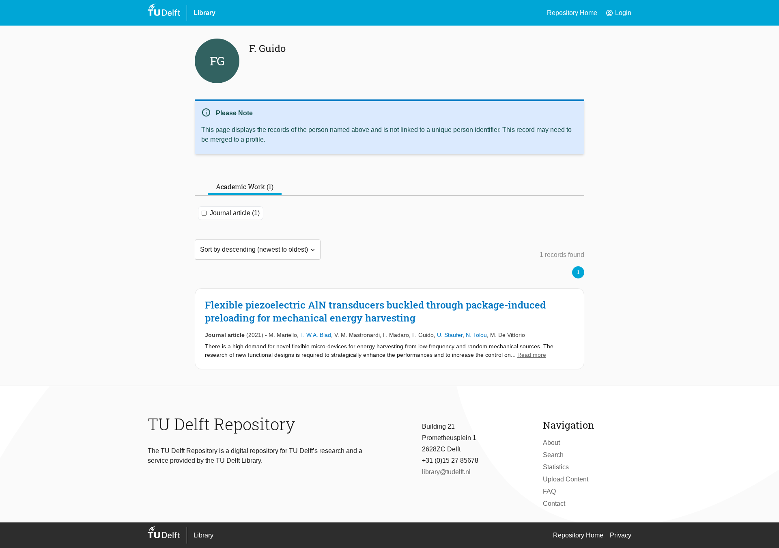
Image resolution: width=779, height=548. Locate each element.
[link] (389, 328)
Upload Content (565, 479)
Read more (531, 355)
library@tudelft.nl (446, 471)
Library (204, 12)
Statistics (556, 467)
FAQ (549, 491)
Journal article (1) (235, 212)
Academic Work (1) (244, 186)
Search (553, 454)
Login (618, 13)
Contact (554, 503)
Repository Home (572, 12)
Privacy (620, 535)
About (551, 442)
